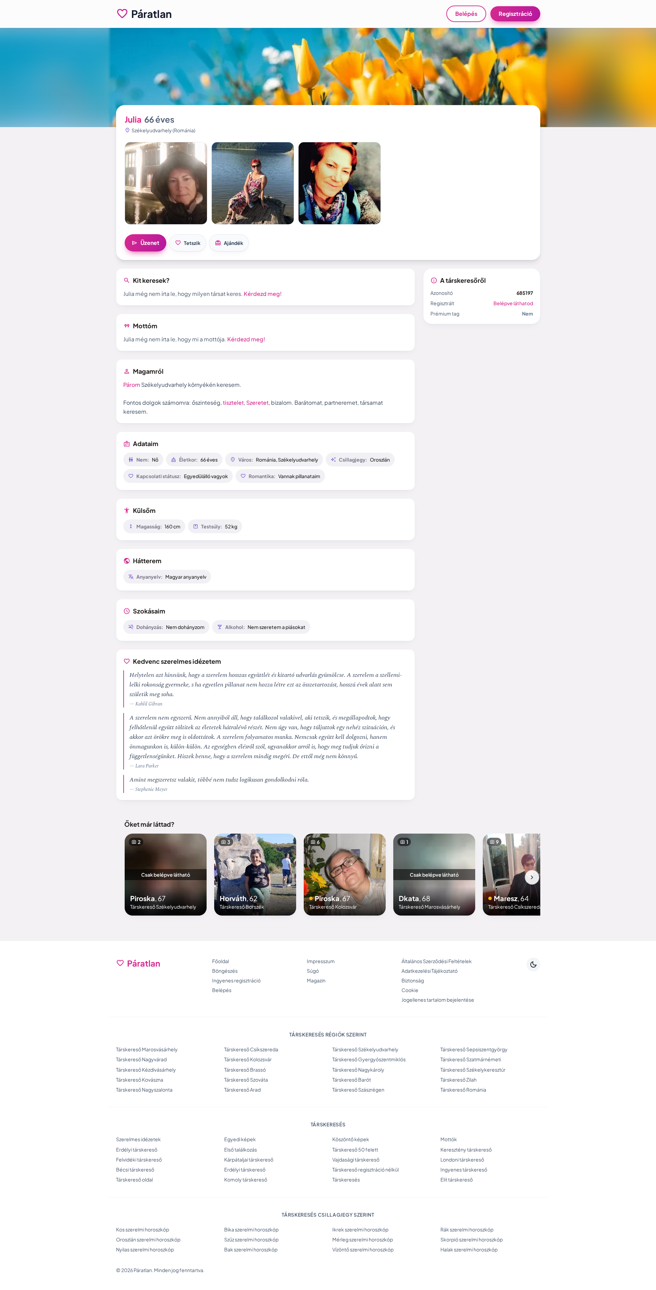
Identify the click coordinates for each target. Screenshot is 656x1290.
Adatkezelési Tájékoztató (430, 971)
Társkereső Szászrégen (358, 1089)
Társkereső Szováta (246, 1079)
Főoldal (220, 961)
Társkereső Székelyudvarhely (365, 1049)
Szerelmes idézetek (138, 1139)
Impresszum (321, 961)
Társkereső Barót (351, 1079)
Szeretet (257, 402)
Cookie (410, 990)
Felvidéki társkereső (139, 1159)
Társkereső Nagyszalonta (144, 1089)
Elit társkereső (456, 1179)
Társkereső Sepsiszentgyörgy (474, 1049)
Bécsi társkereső (135, 1169)
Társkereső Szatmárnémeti (470, 1059)
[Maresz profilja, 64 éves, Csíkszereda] (524, 875)
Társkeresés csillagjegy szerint (328, 1214)
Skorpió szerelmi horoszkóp (471, 1239)
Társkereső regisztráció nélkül (365, 1169)
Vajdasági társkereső (355, 1159)
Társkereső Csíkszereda (251, 1049)
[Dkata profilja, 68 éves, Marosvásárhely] (434, 875)
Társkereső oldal (134, 1179)
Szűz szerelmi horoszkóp (251, 1239)
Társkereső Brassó (245, 1069)
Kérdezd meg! (263, 293)
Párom (131, 384)
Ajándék (229, 243)
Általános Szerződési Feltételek (437, 961)
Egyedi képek (240, 1139)
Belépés (466, 13)
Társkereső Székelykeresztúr (473, 1069)
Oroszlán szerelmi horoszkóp (148, 1239)
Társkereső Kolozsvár (248, 1059)
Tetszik (187, 243)
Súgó (313, 971)
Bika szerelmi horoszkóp (251, 1229)
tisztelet (233, 402)
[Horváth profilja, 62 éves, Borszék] (255, 875)
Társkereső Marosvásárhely (147, 1049)
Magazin (316, 980)
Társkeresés (346, 1179)
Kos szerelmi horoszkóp (142, 1229)
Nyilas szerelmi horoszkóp (145, 1249)
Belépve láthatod (513, 303)
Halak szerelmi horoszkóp (469, 1249)
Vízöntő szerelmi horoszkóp (363, 1249)
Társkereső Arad (242, 1089)
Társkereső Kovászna (139, 1079)
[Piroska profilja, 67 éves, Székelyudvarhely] (166, 875)
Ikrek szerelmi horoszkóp (360, 1229)
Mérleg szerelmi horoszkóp (362, 1239)
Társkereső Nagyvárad (141, 1059)
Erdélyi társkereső (136, 1149)
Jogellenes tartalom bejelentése (438, 1000)
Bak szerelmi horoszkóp (251, 1249)
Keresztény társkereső (466, 1149)
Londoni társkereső (462, 1159)
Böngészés (225, 971)
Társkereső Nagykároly (358, 1069)
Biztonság (413, 980)
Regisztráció (515, 13)
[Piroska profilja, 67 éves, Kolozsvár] (345, 875)
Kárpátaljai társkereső (248, 1159)
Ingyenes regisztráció (236, 980)
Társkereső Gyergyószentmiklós (369, 1059)
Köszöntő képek (350, 1139)
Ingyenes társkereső (463, 1169)
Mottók (448, 1139)
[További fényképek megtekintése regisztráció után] (166, 183)
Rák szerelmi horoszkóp (466, 1229)
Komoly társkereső (245, 1179)
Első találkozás (240, 1149)
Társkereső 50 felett (355, 1149)
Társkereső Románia (463, 1089)
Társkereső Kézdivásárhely (146, 1069)
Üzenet (145, 243)
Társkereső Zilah (458, 1079)
